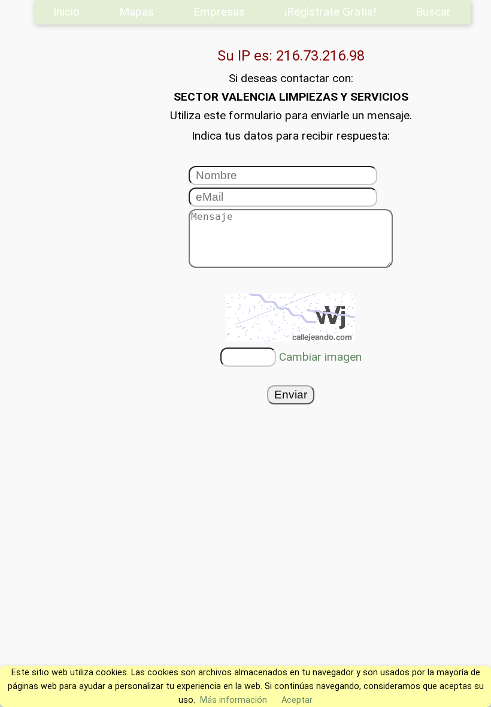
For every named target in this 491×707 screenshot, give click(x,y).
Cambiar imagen (320, 357)
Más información (233, 700)
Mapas (136, 12)
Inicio (66, 12)
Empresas (219, 12)
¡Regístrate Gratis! (330, 12)
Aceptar (297, 700)
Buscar (433, 12)
